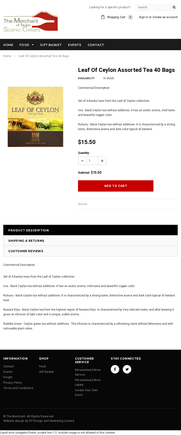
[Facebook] (115, 369)
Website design (13, 421)
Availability (86, 78)
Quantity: (84, 153)
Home (7, 56)
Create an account (165, 17)
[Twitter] (127, 369)
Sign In (143, 17)
